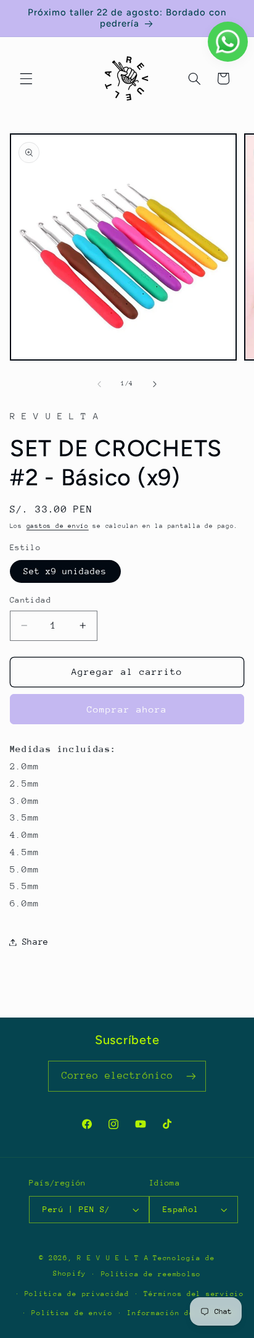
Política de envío (72, 1313)
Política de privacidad (77, 1294)
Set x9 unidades (65, 571)
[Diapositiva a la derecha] (154, 384)
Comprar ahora (127, 709)
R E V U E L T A (113, 1258)
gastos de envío (58, 526)
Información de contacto (182, 1313)
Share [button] (35, 942)
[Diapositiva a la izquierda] (99, 384)
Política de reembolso (151, 1274)
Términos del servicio (194, 1294)
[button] (26, 78)
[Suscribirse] (191, 1076)
